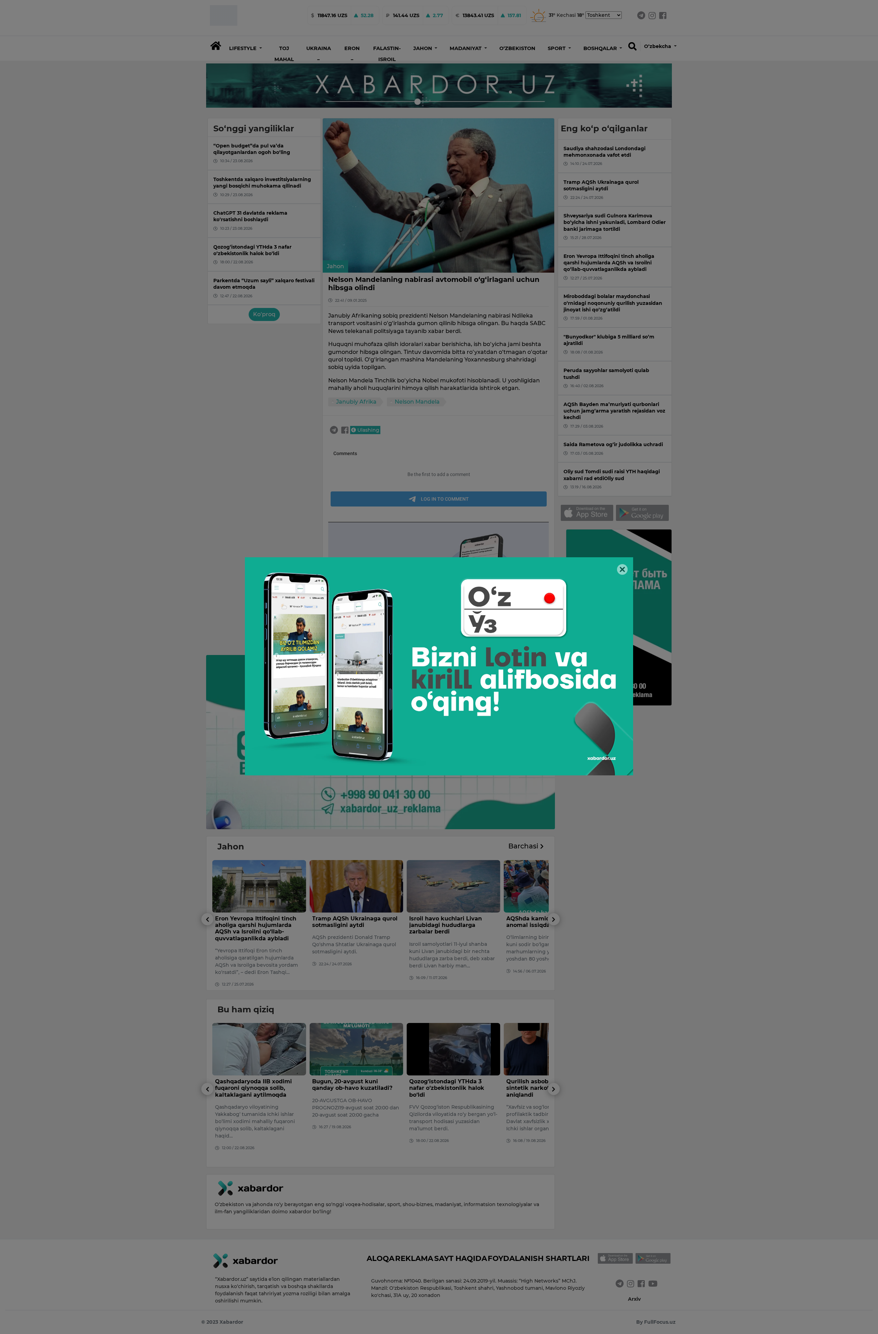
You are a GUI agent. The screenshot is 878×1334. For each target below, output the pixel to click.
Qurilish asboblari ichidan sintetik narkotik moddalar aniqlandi (448, 1088)
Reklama (414, 1258)
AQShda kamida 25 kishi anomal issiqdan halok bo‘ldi (450, 921)
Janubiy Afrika (356, 401)
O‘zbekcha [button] (658, 46)
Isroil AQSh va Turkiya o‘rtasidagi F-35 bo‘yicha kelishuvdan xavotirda (541, 925)
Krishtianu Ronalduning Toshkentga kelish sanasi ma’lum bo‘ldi (543, 1088)
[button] (245, 48)
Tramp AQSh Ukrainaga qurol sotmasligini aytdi (257, 921)
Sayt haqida (460, 1258)
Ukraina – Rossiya (318, 59)
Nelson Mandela (417, 401)
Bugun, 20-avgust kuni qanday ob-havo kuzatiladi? (255, 1084)
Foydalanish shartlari (539, 1258)
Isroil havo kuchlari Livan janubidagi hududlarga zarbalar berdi (348, 925)
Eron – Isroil (352, 59)
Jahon (335, 266)
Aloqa (380, 1258)
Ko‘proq (264, 314)
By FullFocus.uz (656, 1322)
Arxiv (634, 1299)
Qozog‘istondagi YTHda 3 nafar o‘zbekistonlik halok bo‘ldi (349, 1088)
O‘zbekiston (517, 48)
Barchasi (524, 846)
